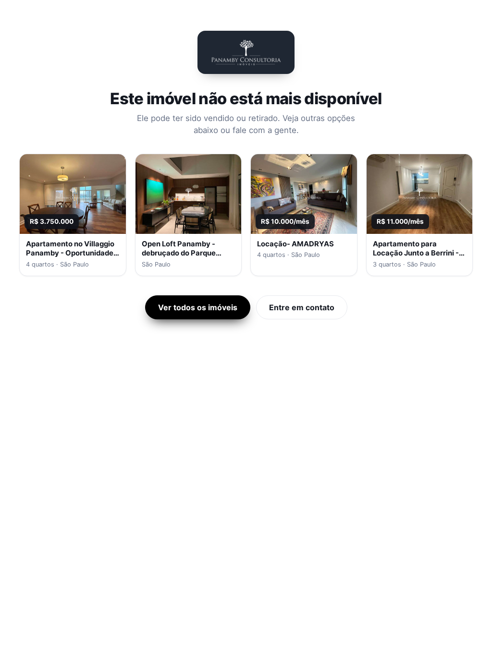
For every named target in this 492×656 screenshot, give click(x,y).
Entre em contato (301, 307)
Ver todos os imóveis (197, 307)
